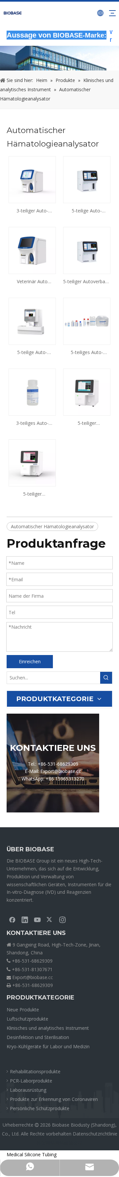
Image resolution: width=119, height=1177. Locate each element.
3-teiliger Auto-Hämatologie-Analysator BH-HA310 (32, 211)
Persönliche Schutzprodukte (39, 1108)
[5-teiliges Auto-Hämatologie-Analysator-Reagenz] (86, 320)
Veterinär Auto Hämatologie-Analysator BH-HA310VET (32, 282)
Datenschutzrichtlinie (95, 1134)
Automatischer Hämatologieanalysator (52, 526)
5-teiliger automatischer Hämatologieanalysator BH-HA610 (86, 423)
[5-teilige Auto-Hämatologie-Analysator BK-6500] (32, 320)
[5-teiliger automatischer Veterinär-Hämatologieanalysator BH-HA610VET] (32, 462)
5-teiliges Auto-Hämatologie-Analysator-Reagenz (86, 352)
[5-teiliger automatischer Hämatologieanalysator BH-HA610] (86, 391)
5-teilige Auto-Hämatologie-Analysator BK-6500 (32, 352)
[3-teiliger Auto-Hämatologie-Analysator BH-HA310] (32, 179)
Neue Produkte (23, 1009)
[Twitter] (50, 919)
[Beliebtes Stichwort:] (106, 678)
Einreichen (30, 661)
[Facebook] (12, 919)
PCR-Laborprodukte (31, 1081)
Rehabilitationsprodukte (35, 1071)
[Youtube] (37, 919)
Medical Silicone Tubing (32, 1154)
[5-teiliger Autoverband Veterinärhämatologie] (86, 250)
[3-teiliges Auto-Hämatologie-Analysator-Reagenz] (32, 391)
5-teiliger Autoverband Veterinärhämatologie (86, 282)
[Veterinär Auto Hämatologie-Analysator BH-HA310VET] (32, 250)
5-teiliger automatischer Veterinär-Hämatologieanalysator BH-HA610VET (32, 494)
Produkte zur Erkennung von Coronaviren (54, 1099)
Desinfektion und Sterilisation (38, 1037)
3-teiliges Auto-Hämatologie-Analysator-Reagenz (32, 423)
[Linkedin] (25, 919)
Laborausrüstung (28, 1090)
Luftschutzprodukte (27, 1019)
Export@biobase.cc (32, 977)
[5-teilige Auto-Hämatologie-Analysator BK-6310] (86, 179)
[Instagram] (62, 919)
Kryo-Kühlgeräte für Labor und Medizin (48, 1046)
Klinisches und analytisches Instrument (48, 1028)
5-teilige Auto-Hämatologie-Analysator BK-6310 (86, 211)
